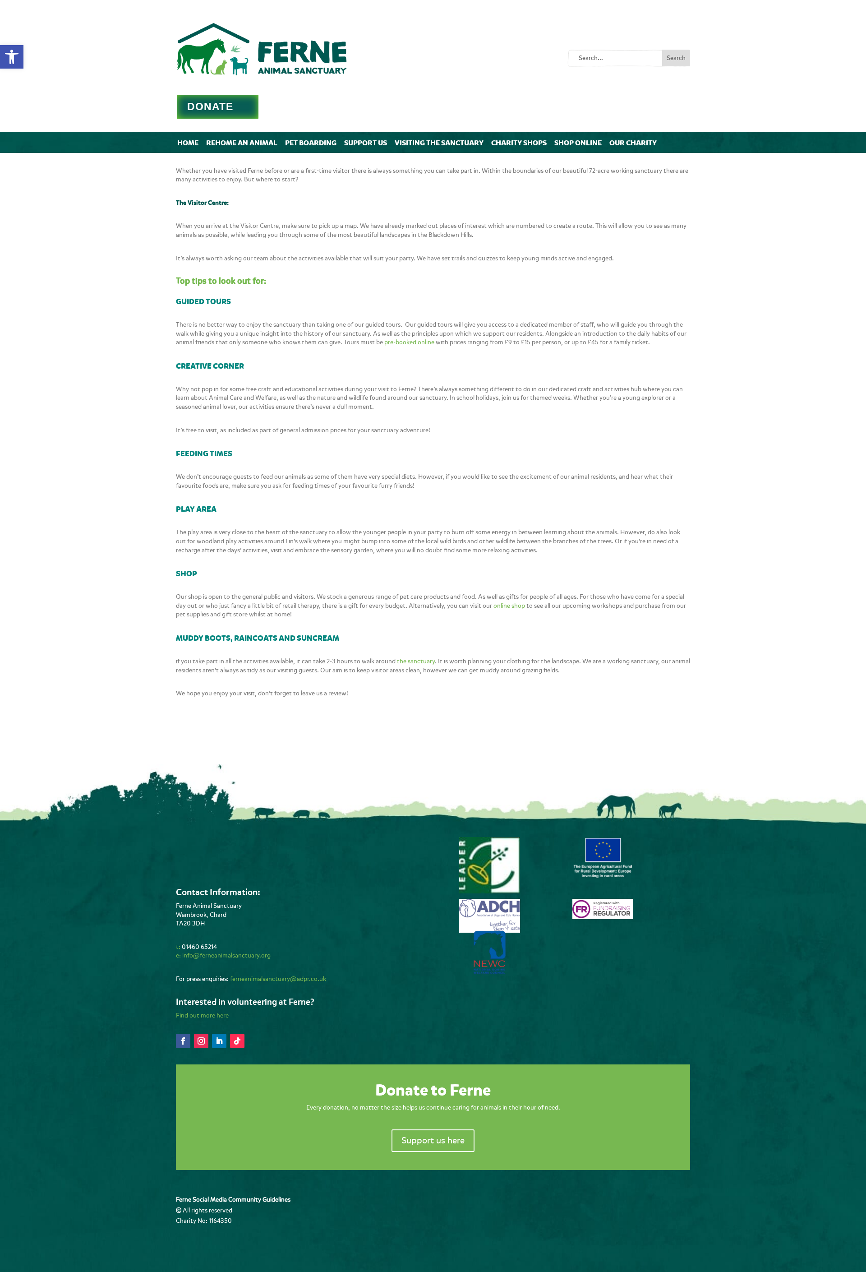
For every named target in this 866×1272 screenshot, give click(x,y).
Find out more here (202, 1015)
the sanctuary (416, 661)
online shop (509, 606)
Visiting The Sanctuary (439, 143)
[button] (11, 57)
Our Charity (633, 143)
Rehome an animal (241, 143)
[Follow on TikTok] (237, 1041)
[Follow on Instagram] (201, 1041)
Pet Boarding (310, 143)
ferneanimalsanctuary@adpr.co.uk (278, 979)
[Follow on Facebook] (183, 1041)
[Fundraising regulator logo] (602, 917)
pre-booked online (409, 342)
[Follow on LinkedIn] (219, 1041)
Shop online (578, 143)
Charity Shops (519, 143)
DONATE (210, 106)
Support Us (365, 143)
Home (187, 143)
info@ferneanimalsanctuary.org (226, 955)
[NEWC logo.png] (489, 972)
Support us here (433, 1140)
